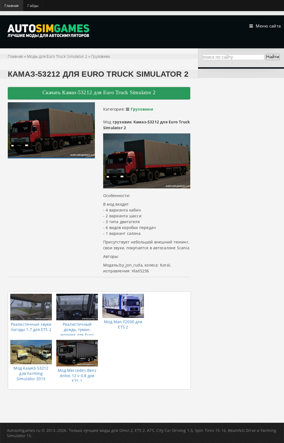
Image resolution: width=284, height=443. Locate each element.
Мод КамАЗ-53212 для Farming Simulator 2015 (31, 373)
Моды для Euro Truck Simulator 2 (57, 56)
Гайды (33, 5)
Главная (11, 5)
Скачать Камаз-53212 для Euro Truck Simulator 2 (99, 92)
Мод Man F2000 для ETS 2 (123, 324)
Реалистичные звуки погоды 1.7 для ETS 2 (31, 327)
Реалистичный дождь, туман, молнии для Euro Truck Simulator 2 (77, 332)
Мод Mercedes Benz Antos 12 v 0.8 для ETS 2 (77, 376)
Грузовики (100, 56)
